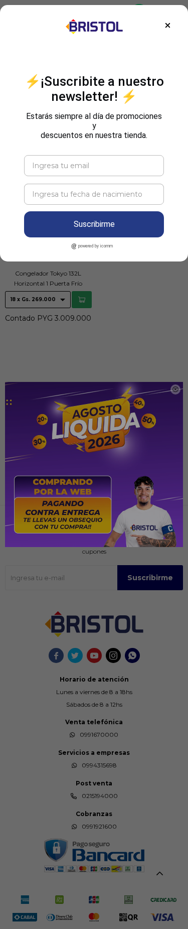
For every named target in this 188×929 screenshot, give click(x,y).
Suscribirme (94, 224)
